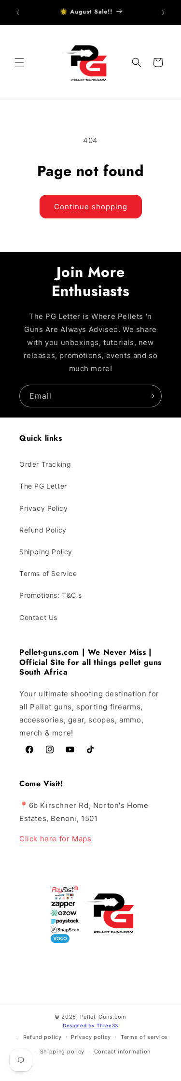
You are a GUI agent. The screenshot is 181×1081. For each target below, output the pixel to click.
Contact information (122, 1051)
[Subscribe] (150, 396)
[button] (19, 62)
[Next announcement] (163, 12)
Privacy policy (91, 1037)
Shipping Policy (45, 552)
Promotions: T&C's (50, 595)
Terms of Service (48, 573)
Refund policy (42, 1037)
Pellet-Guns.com (103, 1016)
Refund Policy (43, 530)
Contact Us (38, 617)
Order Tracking (45, 464)
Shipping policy (62, 1051)
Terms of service (144, 1037)
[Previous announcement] (17, 12)
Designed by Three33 (90, 1025)
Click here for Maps (55, 838)
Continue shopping (90, 206)
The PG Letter (43, 486)
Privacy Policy (43, 508)
